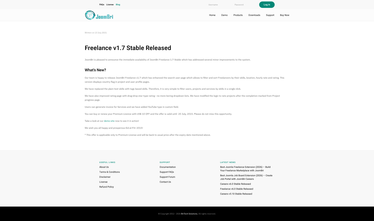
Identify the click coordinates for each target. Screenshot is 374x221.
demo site (109, 120)
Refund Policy (106, 187)
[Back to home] (99, 15)
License (110, 4)
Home (212, 15)
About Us (104, 167)
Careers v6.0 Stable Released (235, 184)
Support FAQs (167, 172)
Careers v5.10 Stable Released (236, 194)
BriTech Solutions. (189, 213)
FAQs (101, 4)
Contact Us (165, 182)
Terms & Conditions (109, 172)
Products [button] (238, 15)
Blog (118, 4)
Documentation (168, 167)
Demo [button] (224, 15)
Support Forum (167, 177)
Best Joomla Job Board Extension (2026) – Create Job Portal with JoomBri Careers (246, 177)
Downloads (254, 15)
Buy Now (284, 15)
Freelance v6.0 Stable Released (236, 189)
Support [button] (270, 15)
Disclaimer (104, 177)
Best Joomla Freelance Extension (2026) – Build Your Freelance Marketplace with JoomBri (245, 168)
